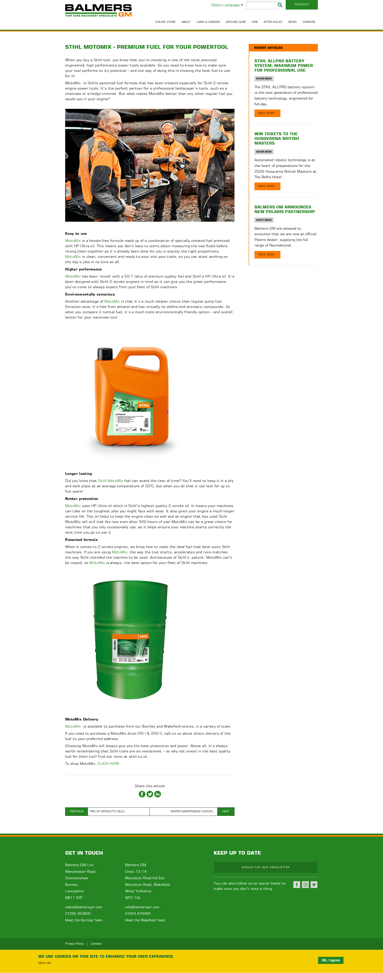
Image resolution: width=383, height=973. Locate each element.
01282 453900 (78, 913)
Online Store (165, 22)
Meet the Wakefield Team (145, 920)
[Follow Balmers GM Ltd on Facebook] (297, 884)
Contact (302, 4)
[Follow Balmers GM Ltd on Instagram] (305, 884)
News (292, 22)
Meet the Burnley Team (83, 920)
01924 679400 (137, 913)
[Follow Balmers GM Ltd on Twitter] (314, 884)
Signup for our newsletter (266, 867)
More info (44, 963)
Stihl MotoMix (110, 481)
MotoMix (73, 241)
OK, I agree (331, 960)
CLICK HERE (108, 763)
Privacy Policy (74, 943)
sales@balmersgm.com (83, 907)
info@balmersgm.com (142, 907)
